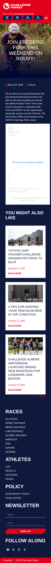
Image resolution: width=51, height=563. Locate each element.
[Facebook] (7, 549)
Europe (10, 448)
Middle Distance (15, 427)
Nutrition (11, 475)
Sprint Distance (15, 423)
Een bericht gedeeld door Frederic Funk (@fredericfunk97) (28, 199)
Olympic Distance (16, 435)
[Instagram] (19, 549)
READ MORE (15, 273)
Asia (7, 443)
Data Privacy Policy (17, 494)
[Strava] (24, 549)
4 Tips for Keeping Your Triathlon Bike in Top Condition (25, 310)
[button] (46, 18)
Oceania (10, 452)
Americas (11, 439)
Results (10, 471)
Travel (9, 479)
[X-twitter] (13, 549)
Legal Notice (13, 498)
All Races (11, 419)
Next (42, 396)
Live (7, 467)
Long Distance (14, 431)
